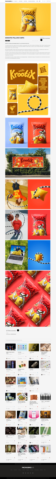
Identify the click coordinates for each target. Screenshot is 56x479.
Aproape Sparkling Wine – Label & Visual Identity (22, 454)
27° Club (7, 401)
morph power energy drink (10, 353)
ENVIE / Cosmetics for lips (10, 436)
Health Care (8, 402)
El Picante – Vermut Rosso (21, 420)
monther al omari (44, 358)
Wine (32, 370)
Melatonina (8, 369)
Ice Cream (7, 387)
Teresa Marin (9, 374)
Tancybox (32, 408)
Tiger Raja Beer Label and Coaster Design (22, 386)
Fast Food (22, 439)
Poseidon (31, 369)
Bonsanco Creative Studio (45, 408)
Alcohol (30, 370)
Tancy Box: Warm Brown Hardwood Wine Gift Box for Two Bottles (34, 403)
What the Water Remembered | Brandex (44, 353)
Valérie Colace (32, 374)
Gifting (7, 421)
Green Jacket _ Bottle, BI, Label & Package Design (33, 436)
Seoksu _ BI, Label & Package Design (33, 420)
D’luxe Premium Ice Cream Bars (9, 386)
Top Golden (32, 352)
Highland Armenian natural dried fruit (21, 402)
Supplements (11, 402)
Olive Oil (30, 353)
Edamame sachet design (21, 370)
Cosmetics (23, 353)
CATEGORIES (20, 1)
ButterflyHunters (45, 38)
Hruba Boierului (33, 453)
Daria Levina (20, 358)
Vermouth (21, 421)
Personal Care (19, 354)
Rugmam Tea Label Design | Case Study (45, 420)
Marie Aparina (9, 358)
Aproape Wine (8, 453)
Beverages (31, 421)
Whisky (32, 438)
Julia (8, 442)
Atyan (20, 408)
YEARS (37, 1)
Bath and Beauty (19, 353)
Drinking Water (34, 421)
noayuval (9, 408)
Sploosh (19, 352)
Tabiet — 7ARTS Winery (45, 401)
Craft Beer (23, 387)
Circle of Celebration (8, 420)
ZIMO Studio (32, 358)
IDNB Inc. (32, 442)
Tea (44, 421)
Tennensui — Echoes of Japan (45, 370)
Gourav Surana (20, 374)
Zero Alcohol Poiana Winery (45, 436)
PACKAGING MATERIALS (31, 1)
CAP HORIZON (32, 385)
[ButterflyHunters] (18, 330)
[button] (43, 1)
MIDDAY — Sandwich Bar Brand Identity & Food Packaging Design (22, 437)
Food (6, 40)
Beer (20, 387)
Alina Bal (20, 442)
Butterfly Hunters (13, 334)
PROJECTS (15, 1)
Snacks (8, 40)
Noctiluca (43, 453)
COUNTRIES (25, 1)
